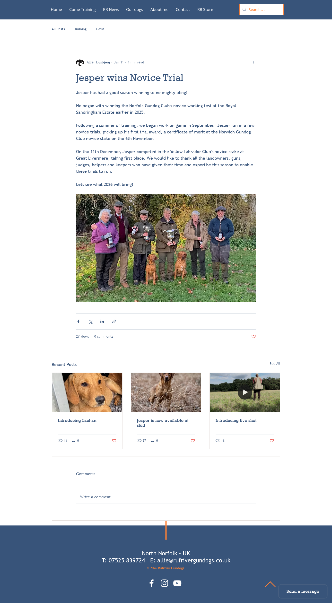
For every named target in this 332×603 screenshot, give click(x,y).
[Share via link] (114, 321)
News (100, 29)
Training (81, 29)
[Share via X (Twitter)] (90, 321)
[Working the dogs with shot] (245, 392)
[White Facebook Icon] (152, 583)
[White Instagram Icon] (164, 583)
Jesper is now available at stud (162, 423)
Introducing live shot (236, 420)
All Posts (58, 29)
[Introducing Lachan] (87, 392)
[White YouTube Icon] (177, 583)
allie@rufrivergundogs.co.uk (193, 560)
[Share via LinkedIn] (102, 321)
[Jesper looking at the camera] (166, 392)
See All (275, 363)
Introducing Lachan (77, 420)
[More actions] (253, 62)
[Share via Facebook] (78, 321)
